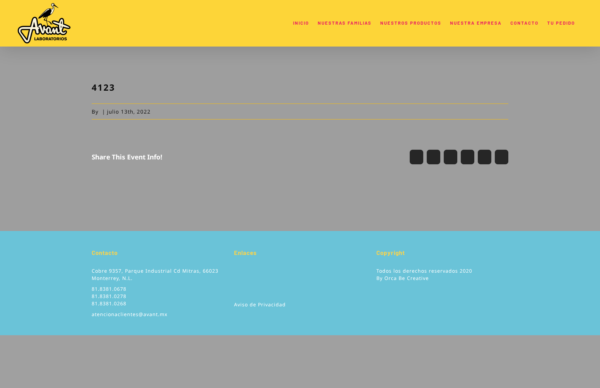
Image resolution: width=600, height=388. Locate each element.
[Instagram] (256, 273)
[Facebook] (236, 273)
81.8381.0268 (109, 303)
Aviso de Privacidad (260, 304)
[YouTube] (246, 273)
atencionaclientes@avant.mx (129, 314)
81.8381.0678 (109, 289)
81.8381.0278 (109, 296)
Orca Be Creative (406, 278)
